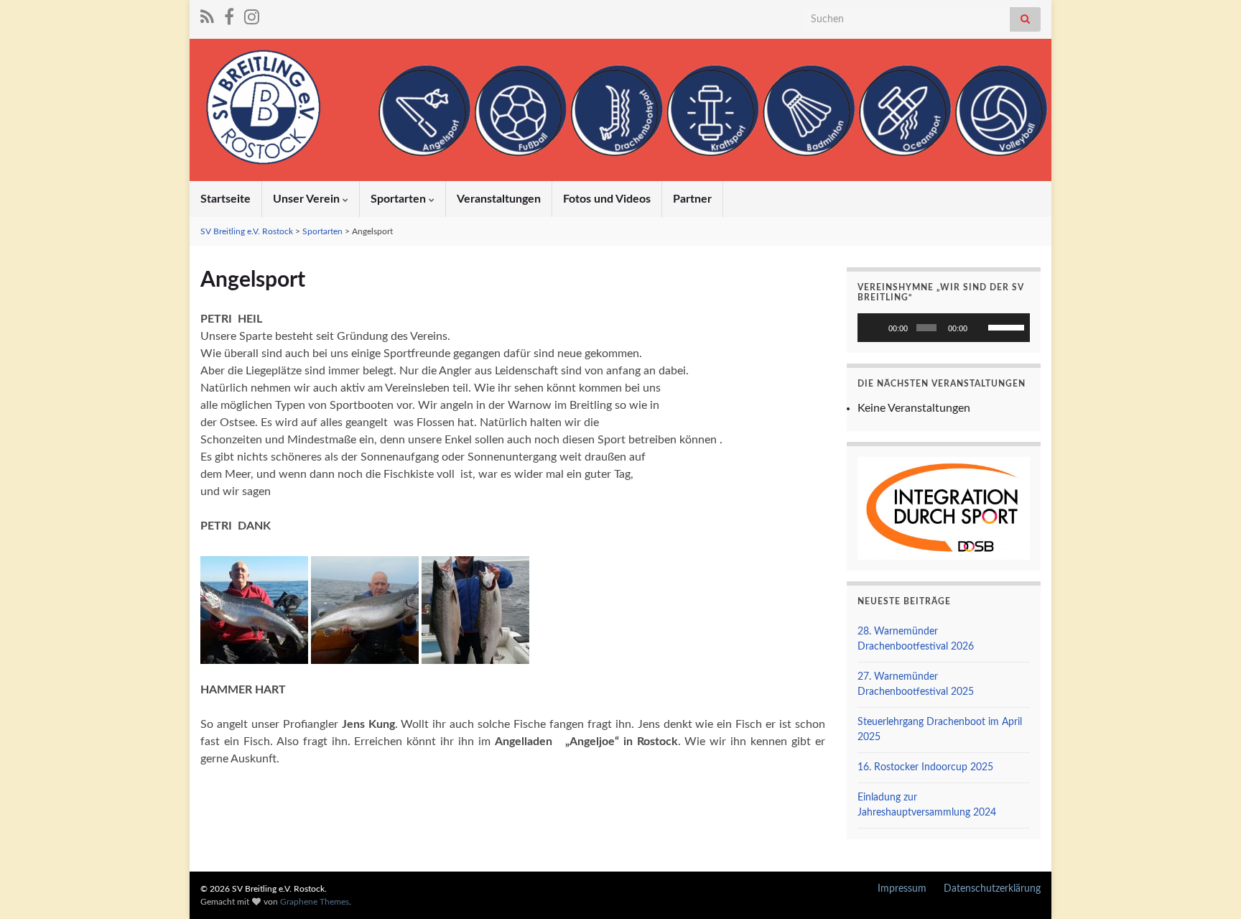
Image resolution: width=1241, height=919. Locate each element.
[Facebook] (229, 15)
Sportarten (400, 199)
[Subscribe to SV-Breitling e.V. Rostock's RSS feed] (207, 15)
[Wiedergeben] (876, 327)
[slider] (1005, 326)
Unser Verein (308, 199)
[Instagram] (251, 15)
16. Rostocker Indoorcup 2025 (925, 767)
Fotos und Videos (607, 199)
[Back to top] (1209, 887)
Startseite (225, 199)
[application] (943, 327)
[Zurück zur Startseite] (620, 110)
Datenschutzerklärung (992, 889)
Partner (692, 199)
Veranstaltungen (499, 199)
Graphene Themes (314, 901)
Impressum (902, 889)
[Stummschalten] (980, 327)
